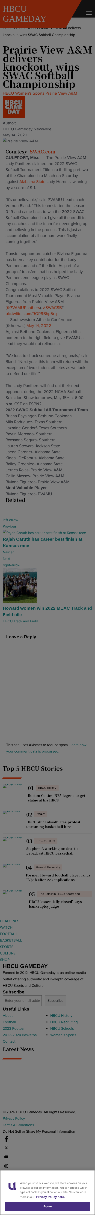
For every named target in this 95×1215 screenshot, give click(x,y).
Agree (47, 1206)
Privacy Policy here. (50, 1197)
